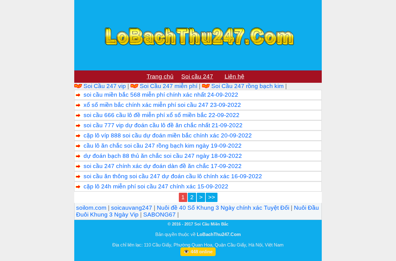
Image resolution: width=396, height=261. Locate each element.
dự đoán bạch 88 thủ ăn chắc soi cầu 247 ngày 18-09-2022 (163, 156)
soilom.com (91, 207)
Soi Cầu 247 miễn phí (168, 86)
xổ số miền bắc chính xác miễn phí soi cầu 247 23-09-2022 (162, 105)
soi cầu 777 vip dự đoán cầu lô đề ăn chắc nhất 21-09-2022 (163, 125)
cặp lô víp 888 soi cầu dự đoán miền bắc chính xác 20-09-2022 (168, 135)
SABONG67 (159, 214)
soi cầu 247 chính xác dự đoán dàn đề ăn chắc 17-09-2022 (163, 166)
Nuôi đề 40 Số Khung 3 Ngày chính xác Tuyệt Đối (223, 207)
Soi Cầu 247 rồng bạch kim (247, 86)
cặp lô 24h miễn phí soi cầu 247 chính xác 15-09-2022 (156, 186)
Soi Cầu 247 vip (104, 86)
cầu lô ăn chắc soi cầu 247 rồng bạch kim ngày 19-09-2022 (163, 145)
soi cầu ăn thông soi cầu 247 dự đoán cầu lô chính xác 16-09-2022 (173, 176)
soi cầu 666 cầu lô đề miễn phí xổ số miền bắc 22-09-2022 (161, 115)
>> (211, 197)
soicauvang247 (131, 207)
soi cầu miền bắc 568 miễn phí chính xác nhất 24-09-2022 (161, 94)
